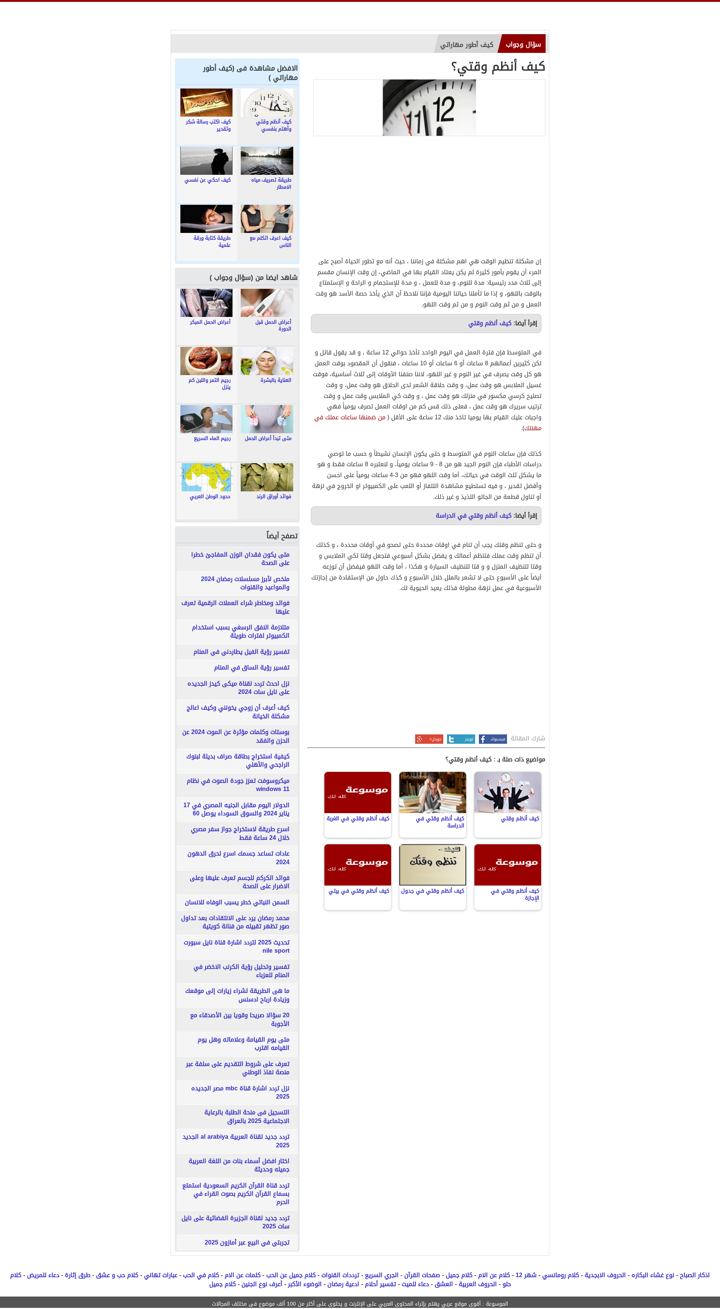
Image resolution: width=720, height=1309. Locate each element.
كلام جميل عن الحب (291, 1275)
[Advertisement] (426, 196)
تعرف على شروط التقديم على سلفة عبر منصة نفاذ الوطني (238, 1068)
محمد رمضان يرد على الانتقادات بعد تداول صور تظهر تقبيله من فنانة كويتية (235, 922)
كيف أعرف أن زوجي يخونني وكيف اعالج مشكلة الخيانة (238, 712)
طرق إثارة (77, 1275)
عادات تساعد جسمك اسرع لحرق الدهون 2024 (239, 858)
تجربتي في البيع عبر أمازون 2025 (247, 1242)
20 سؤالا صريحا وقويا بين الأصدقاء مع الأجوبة (240, 1019)
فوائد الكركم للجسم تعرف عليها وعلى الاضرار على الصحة (240, 882)
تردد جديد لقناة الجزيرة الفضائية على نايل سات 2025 (236, 1222)
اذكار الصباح (695, 1275)
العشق (444, 1284)
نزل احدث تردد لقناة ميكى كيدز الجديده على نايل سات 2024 (239, 688)
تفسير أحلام (380, 1284)
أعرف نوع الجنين (262, 1284)
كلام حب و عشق (117, 1275)
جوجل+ (435, 739)
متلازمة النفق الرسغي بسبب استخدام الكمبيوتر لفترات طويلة (241, 631)
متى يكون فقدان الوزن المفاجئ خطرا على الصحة (240, 559)
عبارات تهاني (160, 1275)
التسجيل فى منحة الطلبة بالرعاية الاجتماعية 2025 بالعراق (247, 1116)
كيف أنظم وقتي (490, 323)
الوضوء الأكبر (305, 1284)
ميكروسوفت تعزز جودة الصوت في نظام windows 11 (238, 785)
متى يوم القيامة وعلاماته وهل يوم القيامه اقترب (244, 1044)
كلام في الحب (201, 1275)
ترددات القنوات (340, 1275)
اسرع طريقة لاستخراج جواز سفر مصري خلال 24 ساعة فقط (240, 833)
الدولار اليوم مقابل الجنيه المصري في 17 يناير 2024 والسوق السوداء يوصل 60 (236, 809)
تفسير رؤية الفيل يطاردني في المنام (242, 652)
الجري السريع (382, 1275)
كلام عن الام (494, 1275)
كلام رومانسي (560, 1275)
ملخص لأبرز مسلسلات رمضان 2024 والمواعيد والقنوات (245, 583)
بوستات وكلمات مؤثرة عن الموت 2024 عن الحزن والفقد (236, 736)
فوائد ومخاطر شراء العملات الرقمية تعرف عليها (236, 607)
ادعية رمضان (343, 1284)
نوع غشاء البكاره (653, 1275)
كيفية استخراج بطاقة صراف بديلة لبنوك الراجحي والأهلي (238, 760)
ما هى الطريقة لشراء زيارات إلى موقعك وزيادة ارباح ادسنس (237, 995)
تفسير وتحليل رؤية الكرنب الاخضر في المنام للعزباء (242, 971)
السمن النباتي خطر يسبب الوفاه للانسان (237, 902)
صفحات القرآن (422, 1275)
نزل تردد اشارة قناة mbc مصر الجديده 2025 (240, 1092)
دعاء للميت (415, 1284)
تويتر (469, 739)
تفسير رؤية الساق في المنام (252, 668)
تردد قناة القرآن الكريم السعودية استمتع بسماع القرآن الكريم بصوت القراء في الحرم (236, 1194)
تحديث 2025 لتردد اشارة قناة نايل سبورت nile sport (237, 946)
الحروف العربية (478, 1284)
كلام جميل (459, 1275)
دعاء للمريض (43, 1275)
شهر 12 (526, 1275)
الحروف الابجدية (605, 1275)
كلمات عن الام (243, 1275)
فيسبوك (497, 739)
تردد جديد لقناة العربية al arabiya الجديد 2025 (236, 1141)
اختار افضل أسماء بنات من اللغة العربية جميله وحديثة (239, 1165)
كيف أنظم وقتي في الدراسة (474, 515)
